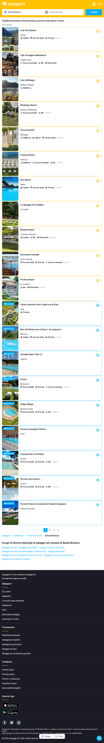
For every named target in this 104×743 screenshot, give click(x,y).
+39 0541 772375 (47, 733)
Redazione (7, 605)
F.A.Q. (4, 610)
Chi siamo (6, 591)
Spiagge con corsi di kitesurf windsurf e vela (22, 555)
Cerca (94, 12)
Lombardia (18, 535)
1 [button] (45, 530)
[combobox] (22, 12)
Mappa (48, 736)
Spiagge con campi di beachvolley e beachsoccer (24, 551)
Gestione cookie (9, 683)
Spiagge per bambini (28, 547)
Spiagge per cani (9, 547)
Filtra (60, 736)
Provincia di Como (34, 535)
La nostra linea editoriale (13, 601)
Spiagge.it (6, 535)
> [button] (58, 530)
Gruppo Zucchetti (19, 578)
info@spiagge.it (60, 733)
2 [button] (49, 530)
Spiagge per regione (11, 640)
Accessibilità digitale (11, 688)
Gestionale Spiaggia (11, 614)
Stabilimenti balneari (11, 635)
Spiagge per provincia (11, 644)
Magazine (6, 596)
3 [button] (54, 530)
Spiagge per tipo (9, 649)
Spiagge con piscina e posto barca (59, 555)
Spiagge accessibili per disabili (16, 559)
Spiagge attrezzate (56, 551)
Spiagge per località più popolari (16, 653)
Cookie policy (8, 669)
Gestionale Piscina (10, 619)
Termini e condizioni (11, 679)
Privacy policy (8, 674)
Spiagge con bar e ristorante (51, 547)
